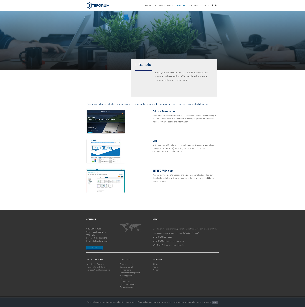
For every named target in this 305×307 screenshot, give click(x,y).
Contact (205, 5)
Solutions (181, 5)
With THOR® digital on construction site (168, 245)
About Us (193, 5)
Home (148, 5)
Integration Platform (127, 284)
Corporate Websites (127, 287)
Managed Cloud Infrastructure (98, 270)
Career (156, 270)
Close (215, 302)
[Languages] (215, 5)
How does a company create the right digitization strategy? (176, 233)
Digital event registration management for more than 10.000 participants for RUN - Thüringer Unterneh (185, 229)
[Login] (212, 5)
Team (155, 267)
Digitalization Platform (95, 264)
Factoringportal (126, 276)
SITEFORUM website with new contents (168, 241)
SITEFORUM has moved (162, 237)
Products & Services (164, 5)
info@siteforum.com (100, 241)
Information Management (130, 273)
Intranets (123, 279)
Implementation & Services (97, 267)
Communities (125, 281)
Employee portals (126, 264)
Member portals (126, 270)
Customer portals (127, 267)
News (155, 264)
